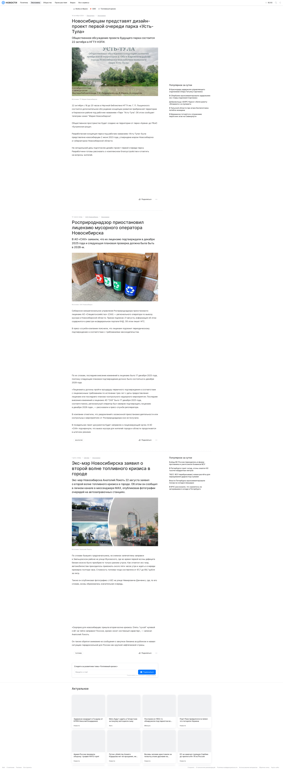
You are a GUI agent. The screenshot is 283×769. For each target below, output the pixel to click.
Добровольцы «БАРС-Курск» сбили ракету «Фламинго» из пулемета (188, 103)
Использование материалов (248, 767)
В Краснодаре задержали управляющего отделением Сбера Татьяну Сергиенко (187, 90)
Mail (3, 767)
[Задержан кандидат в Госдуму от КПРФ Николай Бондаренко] (88, 711)
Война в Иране (82, 9)
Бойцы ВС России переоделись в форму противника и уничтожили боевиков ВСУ (187, 463)
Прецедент (91, 15)
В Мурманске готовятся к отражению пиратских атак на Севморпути (185, 115)
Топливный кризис (108, 9)
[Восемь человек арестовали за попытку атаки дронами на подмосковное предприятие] (159, 746)
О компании (10, 767)
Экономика (102, 15)
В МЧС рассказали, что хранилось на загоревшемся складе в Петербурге (185, 488)
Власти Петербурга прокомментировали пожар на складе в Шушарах (187, 481)
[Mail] (3, 2)
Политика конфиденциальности (227, 767)
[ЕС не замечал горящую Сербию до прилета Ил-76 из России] (194, 746)
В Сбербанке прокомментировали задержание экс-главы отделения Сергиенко (189, 96)
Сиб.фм (86, 458)
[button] (115, 71)
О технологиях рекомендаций (205, 767)
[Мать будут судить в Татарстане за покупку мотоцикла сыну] (123, 711)
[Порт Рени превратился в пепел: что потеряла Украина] (194, 711)
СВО (94, 9)
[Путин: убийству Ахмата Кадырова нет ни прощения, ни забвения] (123, 746)
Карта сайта (275, 767)
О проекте (191, 767)
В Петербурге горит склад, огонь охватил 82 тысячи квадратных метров (188, 469)
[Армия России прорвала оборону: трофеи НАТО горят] (88, 746)
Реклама (19, 767)
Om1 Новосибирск (91, 217)
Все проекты (27, 767)
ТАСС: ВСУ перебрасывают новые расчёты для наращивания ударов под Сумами (189, 475)
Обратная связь (264, 767)
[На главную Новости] (11, 2)
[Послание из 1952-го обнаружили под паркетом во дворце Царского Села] (159, 711)
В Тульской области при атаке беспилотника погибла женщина (188, 109)
